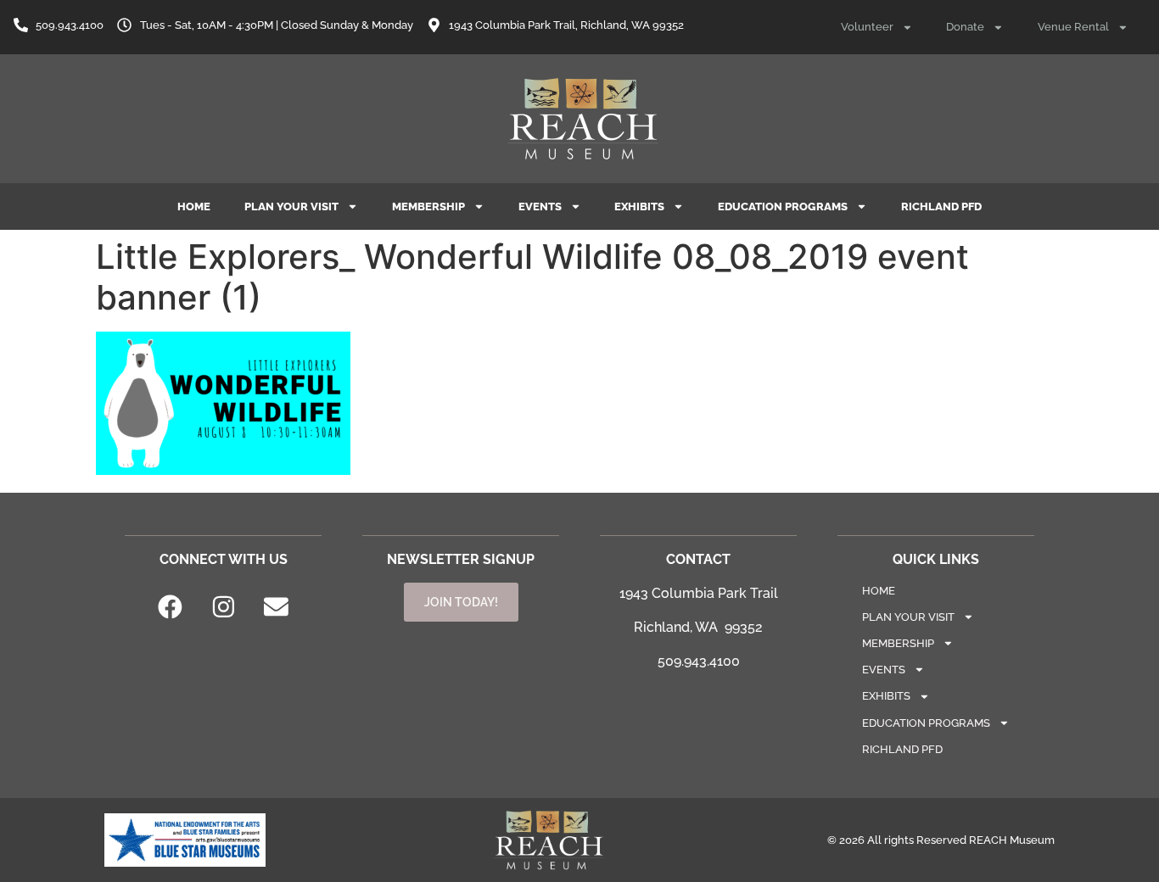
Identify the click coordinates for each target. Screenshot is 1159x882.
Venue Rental (1073, 26)
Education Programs (783, 206)
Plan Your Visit (291, 206)
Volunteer (867, 26)
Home (193, 206)
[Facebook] (170, 607)
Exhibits (639, 206)
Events (540, 206)
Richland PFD (941, 206)
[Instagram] (223, 607)
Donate (965, 26)
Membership (428, 206)
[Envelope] (276, 607)
